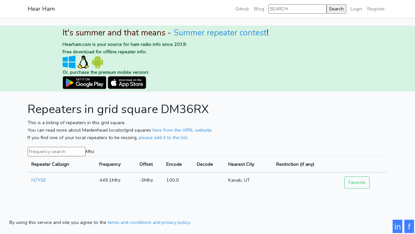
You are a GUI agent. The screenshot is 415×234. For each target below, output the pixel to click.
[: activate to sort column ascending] (363, 164)
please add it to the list (163, 137)
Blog (259, 9)
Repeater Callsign (50, 164)
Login (356, 9)
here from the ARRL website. (182, 130)
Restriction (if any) (295, 164)
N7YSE (38, 180)
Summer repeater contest (220, 32)
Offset (146, 164)
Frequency (110, 164)
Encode (174, 164)
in (397, 226)
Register (376, 9)
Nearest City (241, 164)
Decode (205, 164)
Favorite (357, 182)
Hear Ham (41, 9)
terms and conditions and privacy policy (149, 222)
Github (242, 9)
